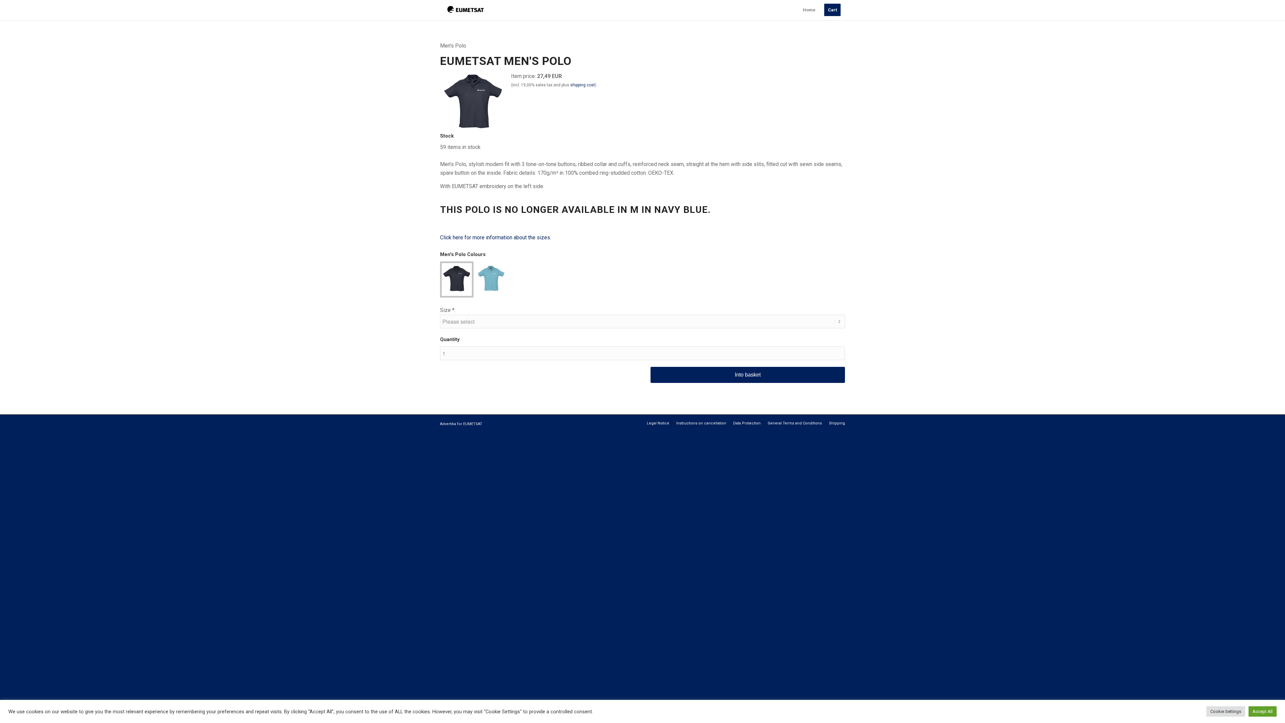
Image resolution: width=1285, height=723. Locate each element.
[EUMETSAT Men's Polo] (473, 127)
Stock (447, 136)
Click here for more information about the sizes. (495, 237)
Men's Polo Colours (463, 254)
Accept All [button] (1263, 711)
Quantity (449, 339)
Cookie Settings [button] (1225, 711)
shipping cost (582, 85)
